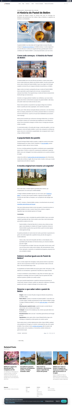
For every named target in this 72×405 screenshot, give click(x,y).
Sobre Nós (27, 391)
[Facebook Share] (49, 333)
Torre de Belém (44, 143)
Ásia (37, 390)
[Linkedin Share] (50, 333)
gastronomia (24, 333)
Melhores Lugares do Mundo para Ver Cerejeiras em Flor (10, 368)
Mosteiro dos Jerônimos (28, 47)
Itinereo (6, 387)
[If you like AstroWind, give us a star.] (69, 0)
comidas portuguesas (37, 326)
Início (20, 3)
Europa (38, 388)
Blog (23, 3)
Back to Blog (21, 340)
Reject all (58, 401)
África (38, 396)
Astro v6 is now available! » (7, 0)
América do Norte (40, 394)
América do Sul (39, 391)
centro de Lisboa (43, 302)
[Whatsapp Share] (52, 333)
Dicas (33, 10)
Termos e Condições (39, 3)
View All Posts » (7, 349)
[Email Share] (54, 333)
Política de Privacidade (49, 3)
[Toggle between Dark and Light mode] (65, 4)
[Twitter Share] (47, 333)
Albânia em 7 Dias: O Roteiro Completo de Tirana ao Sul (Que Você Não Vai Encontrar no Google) (60, 370)
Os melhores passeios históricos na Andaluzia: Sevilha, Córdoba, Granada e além (27, 369)
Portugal (19, 333)
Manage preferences (49, 401)
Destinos (27, 3)
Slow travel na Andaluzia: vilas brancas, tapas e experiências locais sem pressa (44, 369)
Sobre (33, 3)
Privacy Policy (12, 402)
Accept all (64, 401)
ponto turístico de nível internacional (36, 157)
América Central (39, 393)
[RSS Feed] (67, 4)
